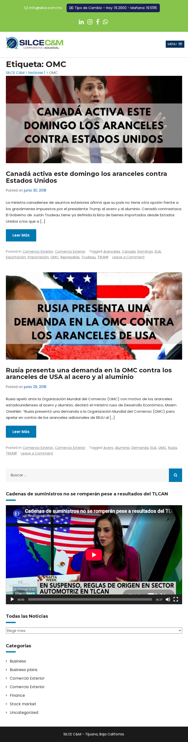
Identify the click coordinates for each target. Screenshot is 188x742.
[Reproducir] (12, 599)
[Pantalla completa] (175, 599)
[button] (175, 44)
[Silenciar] (167, 599)
